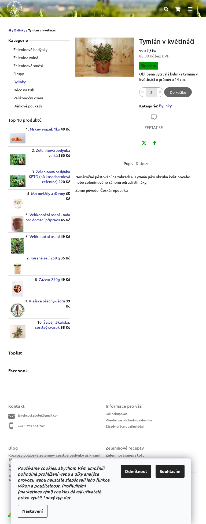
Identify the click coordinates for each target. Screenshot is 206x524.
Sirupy (18, 73)
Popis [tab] (128, 163)
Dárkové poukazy (27, 105)
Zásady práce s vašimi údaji (125, 426)
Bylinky (19, 81)
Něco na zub (23, 89)
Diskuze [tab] (142, 163)
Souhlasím (170, 471)
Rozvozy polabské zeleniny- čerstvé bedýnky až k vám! (54, 455)
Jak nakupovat (116, 413)
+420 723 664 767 (31, 426)
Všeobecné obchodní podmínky (129, 420)
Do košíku (178, 92)
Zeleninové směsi (28, 65)
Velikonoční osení (28, 97)
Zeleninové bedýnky (30, 49)
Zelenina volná (25, 57)
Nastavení (32, 511)
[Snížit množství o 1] (142, 92)
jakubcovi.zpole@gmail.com (38, 415)
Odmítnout (136, 471)
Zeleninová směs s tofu (125, 455)
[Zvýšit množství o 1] (160, 92)
